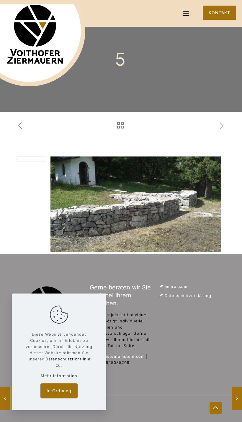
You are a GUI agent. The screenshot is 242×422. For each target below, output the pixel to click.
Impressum (176, 286)
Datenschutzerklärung (188, 295)
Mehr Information (59, 375)
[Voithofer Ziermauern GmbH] (44, 43)
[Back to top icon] (216, 408)
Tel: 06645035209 (110, 362)
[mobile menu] (186, 13)
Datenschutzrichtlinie (68, 359)
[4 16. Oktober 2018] (5, 398)
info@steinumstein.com (120, 356)
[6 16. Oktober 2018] (237, 398)
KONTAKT (219, 12)
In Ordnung (59, 390)
